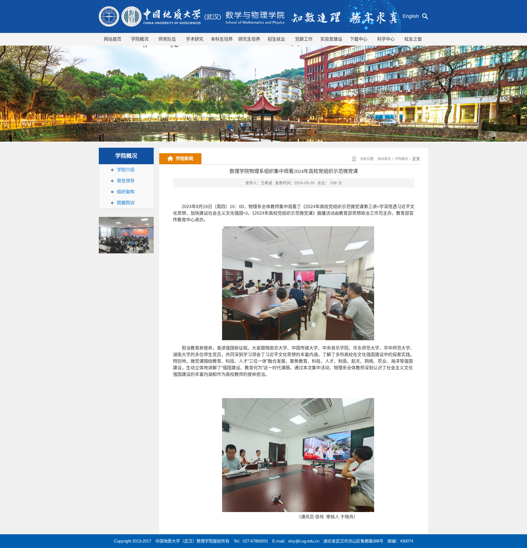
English (411, 16)
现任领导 (125, 180)
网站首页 (112, 39)
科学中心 (386, 39)
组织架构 (125, 191)
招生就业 (276, 39)
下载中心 (358, 39)
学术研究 (194, 39)
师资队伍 (167, 39)
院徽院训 (125, 202)
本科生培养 (222, 39)
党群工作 (304, 39)
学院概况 (139, 39)
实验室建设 (331, 39)
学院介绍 (125, 169)
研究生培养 (249, 39)
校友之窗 (413, 39)
